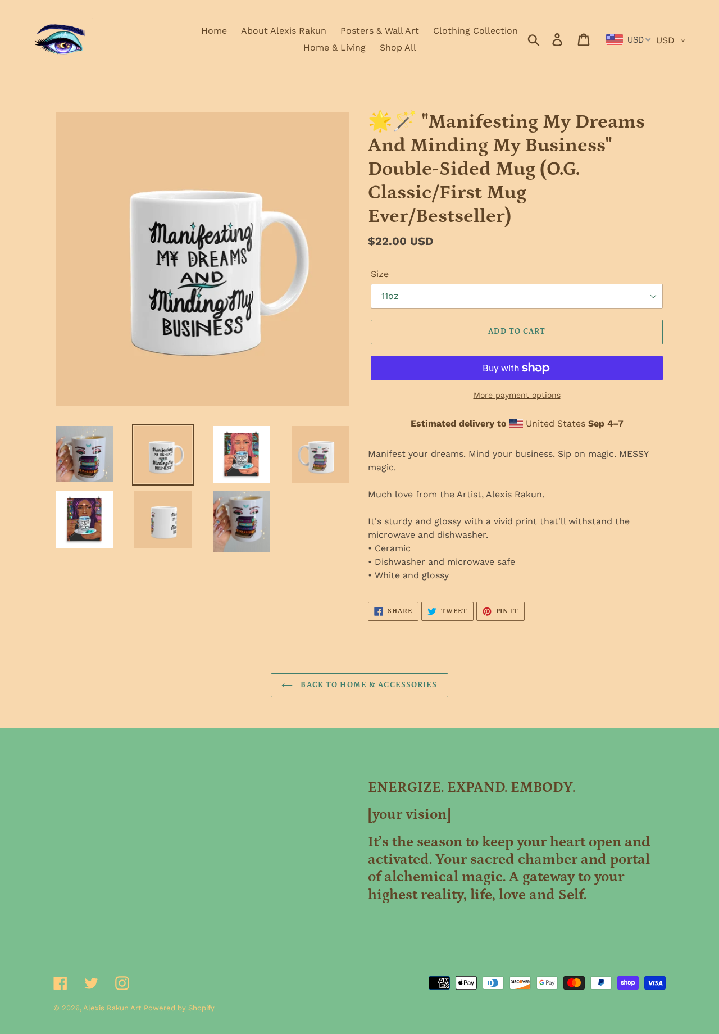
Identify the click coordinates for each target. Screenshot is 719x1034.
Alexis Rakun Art (112, 1008)
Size (380, 274)
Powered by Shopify (179, 1008)
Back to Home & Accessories (367, 685)
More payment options (517, 395)
